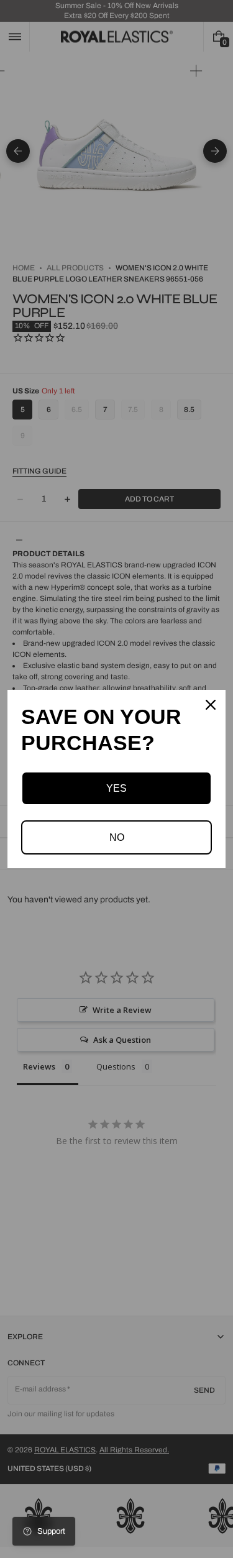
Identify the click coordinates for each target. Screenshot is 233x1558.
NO (116, 837)
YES (116, 788)
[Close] (211, 705)
